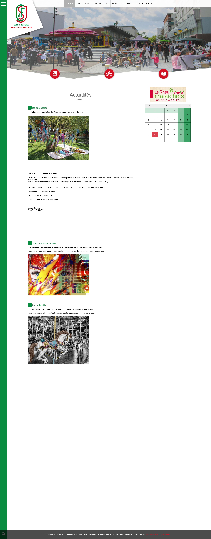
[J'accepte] (165, 534)
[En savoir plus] (152, 534)
